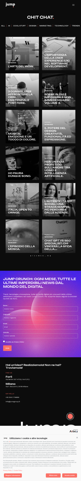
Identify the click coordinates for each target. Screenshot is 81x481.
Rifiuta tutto (53, 475)
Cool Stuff (19, 26)
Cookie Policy (18, 470)
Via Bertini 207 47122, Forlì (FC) (18, 379)
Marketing (45, 26)
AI (9, 26)
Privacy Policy (7, 470)
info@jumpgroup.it (13, 401)
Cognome (7, 314)
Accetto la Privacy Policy (15, 342)
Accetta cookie (70, 475)
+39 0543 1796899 (12, 397)
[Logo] (10, 5)
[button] (77, 437)
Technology (62, 26)
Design (32, 26)
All (3, 26)
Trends (76, 26)
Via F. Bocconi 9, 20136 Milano (17, 386)
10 (48, 255)
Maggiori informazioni (13, 475)
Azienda (6, 332)
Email (5, 323)
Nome (5, 305)
